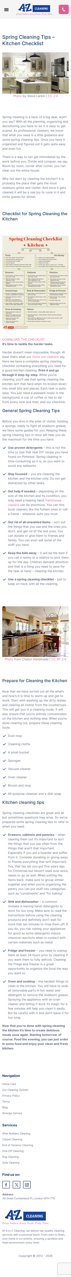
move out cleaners (45, 357)
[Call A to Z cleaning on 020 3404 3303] (64, 9)
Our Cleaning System (15, 1089)
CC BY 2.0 (58, 659)
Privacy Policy (11, 1095)
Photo (17, 96)
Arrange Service (12, 1113)
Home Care (9, 1084)
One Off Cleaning (13, 1150)
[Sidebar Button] (6, 9)
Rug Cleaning (10, 1156)
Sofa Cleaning (11, 1162)
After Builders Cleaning (16, 1133)
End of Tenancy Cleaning (17, 1145)
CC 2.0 (53, 96)
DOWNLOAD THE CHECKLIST (23, 339)
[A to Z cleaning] (34, 9)
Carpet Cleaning (12, 1139)
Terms (6, 1101)
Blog (5, 1107)
